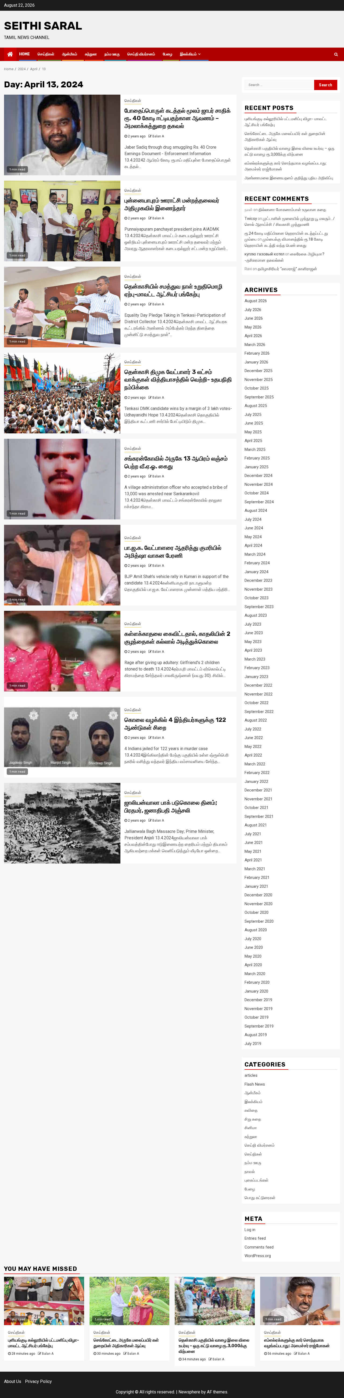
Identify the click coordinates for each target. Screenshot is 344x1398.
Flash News (255, 1084)
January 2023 (256, 676)
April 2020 (253, 964)
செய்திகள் (46, 54)
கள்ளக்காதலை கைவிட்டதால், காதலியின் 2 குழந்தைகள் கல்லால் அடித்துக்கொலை (177, 637)
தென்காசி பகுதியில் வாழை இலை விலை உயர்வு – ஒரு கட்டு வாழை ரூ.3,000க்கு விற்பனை (214, 1346)
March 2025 (255, 449)
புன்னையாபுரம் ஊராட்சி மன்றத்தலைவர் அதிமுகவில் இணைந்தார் (171, 204)
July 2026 (253, 309)
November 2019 (259, 1008)
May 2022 (253, 746)
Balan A (158, 136)
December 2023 (258, 580)
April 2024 (253, 545)
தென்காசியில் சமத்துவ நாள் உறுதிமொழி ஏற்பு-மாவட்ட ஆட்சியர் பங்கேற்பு (173, 290)
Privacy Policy (38, 1381)
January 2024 (256, 571)
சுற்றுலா (91, 54)
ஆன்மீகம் (69, 54)
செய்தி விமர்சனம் (141, 54)
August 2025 (256, 405)
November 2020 (259, 903)
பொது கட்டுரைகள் (260, 1197)
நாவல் (250, 1171)
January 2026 (256, 362)
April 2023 (253, 650)
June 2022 (254, 737)
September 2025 (259, 397)
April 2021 (253, 860)
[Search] (336, 54)
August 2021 (256, 825)
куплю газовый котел (264, 254)
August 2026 (256, 300)
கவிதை (251, 1110)
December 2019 (258, 999)
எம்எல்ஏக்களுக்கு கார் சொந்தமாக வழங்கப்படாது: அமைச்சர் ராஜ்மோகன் (297, 1343)
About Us (12, 1381)
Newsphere (189, 1392)
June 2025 (254, 423)
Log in (250, 1229)
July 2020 (253, 938)
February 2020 (257, 982)
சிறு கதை (253, 1119)
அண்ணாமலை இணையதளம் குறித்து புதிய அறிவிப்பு (289, 178)
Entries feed (255, 1238)
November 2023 (259, 589)
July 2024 (253, 519)
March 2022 (255, 764)
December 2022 (258, 685)
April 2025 (253, 440)
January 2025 (256, 467)
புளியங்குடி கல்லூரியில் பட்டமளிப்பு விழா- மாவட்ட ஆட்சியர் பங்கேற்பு (43, 1343)
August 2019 (256, 1034)
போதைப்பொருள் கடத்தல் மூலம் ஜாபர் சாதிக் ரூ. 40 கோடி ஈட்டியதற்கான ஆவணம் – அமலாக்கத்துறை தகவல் (177, 118)
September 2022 (259, 711)
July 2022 (253, 729)
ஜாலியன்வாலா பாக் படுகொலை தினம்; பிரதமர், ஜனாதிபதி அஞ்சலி (170, 806)
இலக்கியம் (188, 54)
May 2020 (253, 956)
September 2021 (259, 816)
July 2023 (253, 624)
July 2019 (253, 1043)
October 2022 (256, 702)
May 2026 (253, 327)
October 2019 (256, 1017)
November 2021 (259, 799)
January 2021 (256, 886)
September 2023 (259, 606)
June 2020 (254, 947)
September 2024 (259, 502)
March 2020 (255, 973)
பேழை (167, 54)
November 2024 (259, 484)
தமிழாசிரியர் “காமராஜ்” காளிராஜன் (287, 268)
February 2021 (257, 877)
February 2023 (257, 667)
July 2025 (253, 414)
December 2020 (258, 895)
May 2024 (253, 536)
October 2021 (256, 807)
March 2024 (255, 554)
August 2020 (256, 930)
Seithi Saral (43, 26)
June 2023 (254, 632)
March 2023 (255, 659)
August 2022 (256, 720)
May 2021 (253, 851)
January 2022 (256, 781)
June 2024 (254, 528)
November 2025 (259, 379)
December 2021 (258, 790)
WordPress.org (258, 1255)
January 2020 (256, 991)
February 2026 (257, 353)
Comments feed (259, 1247)
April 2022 (253, 755)
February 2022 (257, 772)
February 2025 (257, 458)
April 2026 (253, 335)
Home (24, 54)
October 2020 (256, 912)
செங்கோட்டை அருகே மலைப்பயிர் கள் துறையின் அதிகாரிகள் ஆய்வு (126, 1343)
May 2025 (253, 432)
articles (251, 1075)
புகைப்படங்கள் (256, 1180)
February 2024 (257, 563)
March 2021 (255, 868)
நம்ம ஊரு (112, 54)
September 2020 (259, 921)
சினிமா (251, 1127)
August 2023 (256, 615)
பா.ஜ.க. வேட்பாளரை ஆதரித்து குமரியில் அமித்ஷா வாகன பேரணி (172, 551)
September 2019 (259, 1026)
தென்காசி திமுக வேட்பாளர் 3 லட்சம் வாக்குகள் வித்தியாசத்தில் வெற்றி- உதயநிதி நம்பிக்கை (178, 379)
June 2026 (254, 318)
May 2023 (253, 641)
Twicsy (251, 218)
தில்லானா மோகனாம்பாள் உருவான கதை (292, 209)
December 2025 (258, 370)
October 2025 (256, 388)
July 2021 (253, 834)
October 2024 (256, 493)
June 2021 (254, 842)
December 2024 (258, 475)
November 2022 (259, 694)
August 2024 (256, 510)
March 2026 (255, 344)
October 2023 (256, 597)
